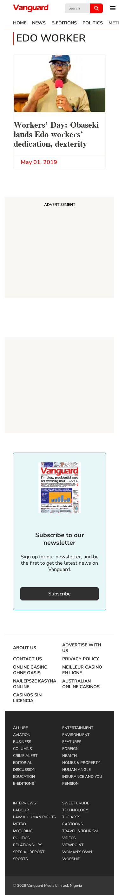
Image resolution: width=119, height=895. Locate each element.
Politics (93, 23)
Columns (22, 748)
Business (22, 741)
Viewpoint (72, 844)
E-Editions (64, 23)
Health (69, 755)
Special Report (28, 851)
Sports (20, 858)
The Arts (71, 817)
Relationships (27, 844)
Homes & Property (81, 762)
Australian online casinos (81, 684)
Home (19, 23)
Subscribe (59, 593)
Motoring (23, 831)
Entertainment (77, 727)
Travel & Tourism (80, 831)
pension (70, 783)
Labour (21, 810)
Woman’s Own (77, 851)
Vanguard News (31, 8)
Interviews (24, 803)
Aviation (21, 734)
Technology (75, 810)
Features (71, 741)
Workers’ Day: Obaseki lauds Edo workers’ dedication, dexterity (56, 133)
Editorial (22, 762)
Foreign (70, 748)
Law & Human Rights (34, 817)
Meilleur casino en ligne (82, 670)
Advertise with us (81, 648)
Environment (75, 734)
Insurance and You (82, 776)
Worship (71, 858)
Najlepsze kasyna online (34, 684)
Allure (20, 727)
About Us (24, 648)
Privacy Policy (80, 659)
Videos (69, 838)
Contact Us (27, 659)
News (39, 23)
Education (24, 776)
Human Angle (76, 769)
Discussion (24, 769)
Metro (19, 824)
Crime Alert (25, 755)
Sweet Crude (75, 803)
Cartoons (72, 824)
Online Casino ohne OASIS (30, 670)
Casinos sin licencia (27, 698)
